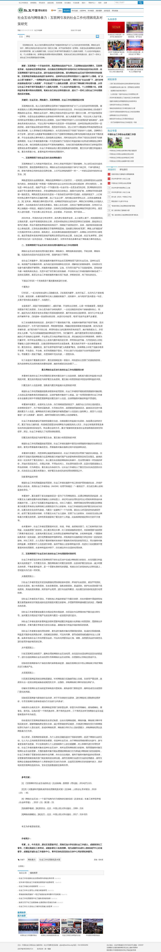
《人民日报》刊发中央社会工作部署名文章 (124, 94)
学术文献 (75, 11)
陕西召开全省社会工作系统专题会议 (122, 119)
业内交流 (107, 11)
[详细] (127, 138)
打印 (75, 30)
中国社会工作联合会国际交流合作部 (122, 154)
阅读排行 (112, 169)
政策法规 (51, 3)
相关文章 (23, 873)
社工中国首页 (23, 3)
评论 (28, 36)
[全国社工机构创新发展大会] (50, 926)
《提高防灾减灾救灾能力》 (119, 91)
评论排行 (124, 169)
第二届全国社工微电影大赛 (120, 210)
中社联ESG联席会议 (93, 935)
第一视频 (48, 949)
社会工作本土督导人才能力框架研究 (33, 890)
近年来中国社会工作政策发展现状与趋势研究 (37, 882)
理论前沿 (42, 3)
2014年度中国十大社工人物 (120, 179)
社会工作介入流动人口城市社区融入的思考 (35, 906)
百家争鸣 (83, 11)
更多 (83, 3)
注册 (105, 3)
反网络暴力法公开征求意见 (119, 115)
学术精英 (91, 11)
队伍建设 (68, 3)
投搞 (72, 30)
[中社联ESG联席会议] (93, 926)
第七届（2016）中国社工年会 (121, 197)
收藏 (79, 30)
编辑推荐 (33, 873)
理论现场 (115, 11)
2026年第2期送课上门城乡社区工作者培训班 (125, 98)
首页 (60, 11)
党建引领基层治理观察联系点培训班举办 (123, 101)
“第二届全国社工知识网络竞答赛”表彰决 (124, 215)
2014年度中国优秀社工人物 (120, 188)
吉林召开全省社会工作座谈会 (119, 105)
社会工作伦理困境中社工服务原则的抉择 (35, 898)
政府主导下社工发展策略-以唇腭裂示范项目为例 (37, 902)
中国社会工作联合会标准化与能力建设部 (123, 150)
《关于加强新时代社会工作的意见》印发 (123, 122)
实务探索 (59, 3)
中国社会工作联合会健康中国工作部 (122, 161)
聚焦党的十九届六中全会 (119, 201)
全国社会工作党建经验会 (28, 935)
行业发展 (76, 3)
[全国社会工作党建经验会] (28, 926)
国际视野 (99, 11)
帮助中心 (92, 3)
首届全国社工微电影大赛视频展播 (122, 174)
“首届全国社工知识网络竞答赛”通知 (123, 206)
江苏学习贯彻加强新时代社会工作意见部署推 (125, 112)
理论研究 (67, 11)
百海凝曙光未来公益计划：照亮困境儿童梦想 (125, 87)
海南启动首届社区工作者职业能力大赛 (122, 108)
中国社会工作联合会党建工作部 (122, 134)
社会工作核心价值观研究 (28, 886)
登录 (99, 3)
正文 (21, 37)
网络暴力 (31, 860)
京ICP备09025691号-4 (25, 949)
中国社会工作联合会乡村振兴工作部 (122, 158)
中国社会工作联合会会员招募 (121, 183)
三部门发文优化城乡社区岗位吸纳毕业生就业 (125, 84)
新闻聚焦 (33, 3)
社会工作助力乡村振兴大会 (71, 935)
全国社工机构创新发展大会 (50, 935)
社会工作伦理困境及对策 (49, 860)
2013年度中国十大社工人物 (120, 192)
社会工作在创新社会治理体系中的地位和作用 (36, 878)
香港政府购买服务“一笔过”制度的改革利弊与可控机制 (40, 894)
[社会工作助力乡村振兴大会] (71, 926)
